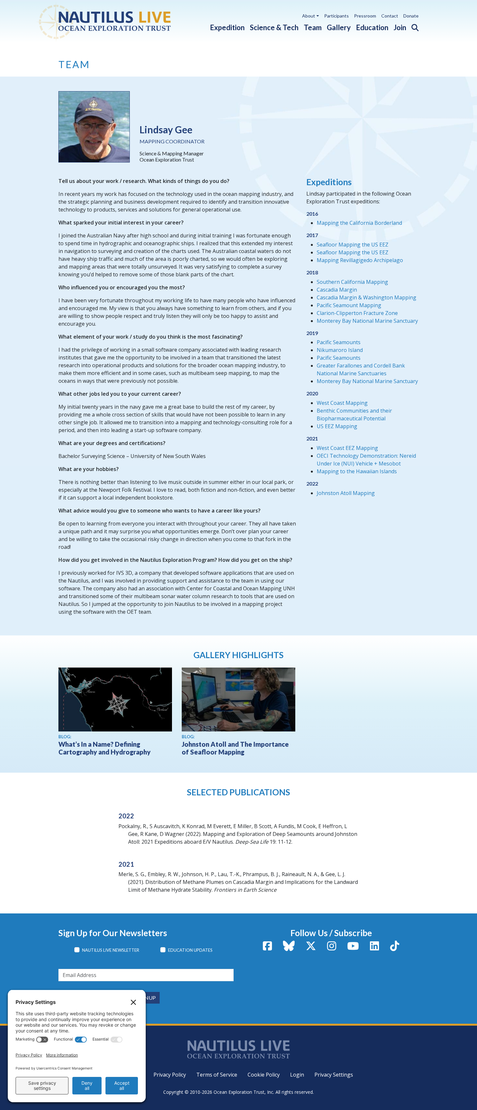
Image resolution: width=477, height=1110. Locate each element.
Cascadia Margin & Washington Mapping (366, 297)
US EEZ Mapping (337, 426)
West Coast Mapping (342, 402)
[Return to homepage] (119, 21)
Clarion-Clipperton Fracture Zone (357, 313)
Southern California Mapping (352, 281)
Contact (389, 15)
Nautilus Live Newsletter (110, 950)
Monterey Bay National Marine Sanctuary (367, 320)
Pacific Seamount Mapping (349, 305)
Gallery (339, 27)
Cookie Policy (264, 1074)
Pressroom (365, 15)
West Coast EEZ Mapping (347, 448)
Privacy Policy (169, 1074)
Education (372, 27)
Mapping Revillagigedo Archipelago (360, 260)
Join (400, 27)
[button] (412, 26)
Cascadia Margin (337, 289)
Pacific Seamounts (339, 342)
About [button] (308, 15)
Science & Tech (274, 27)
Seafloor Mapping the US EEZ (352, 244)
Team (313, 27)
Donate (411, 15)
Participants (336, 15)
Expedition (227, 27)
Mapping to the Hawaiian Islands (357, 471)
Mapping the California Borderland (359, 222)
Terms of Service (216, 1074)
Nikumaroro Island (340, 350)
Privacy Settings (333, 1074)
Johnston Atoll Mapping (346, 493)
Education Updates (190, 950)
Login (297, 1074)
